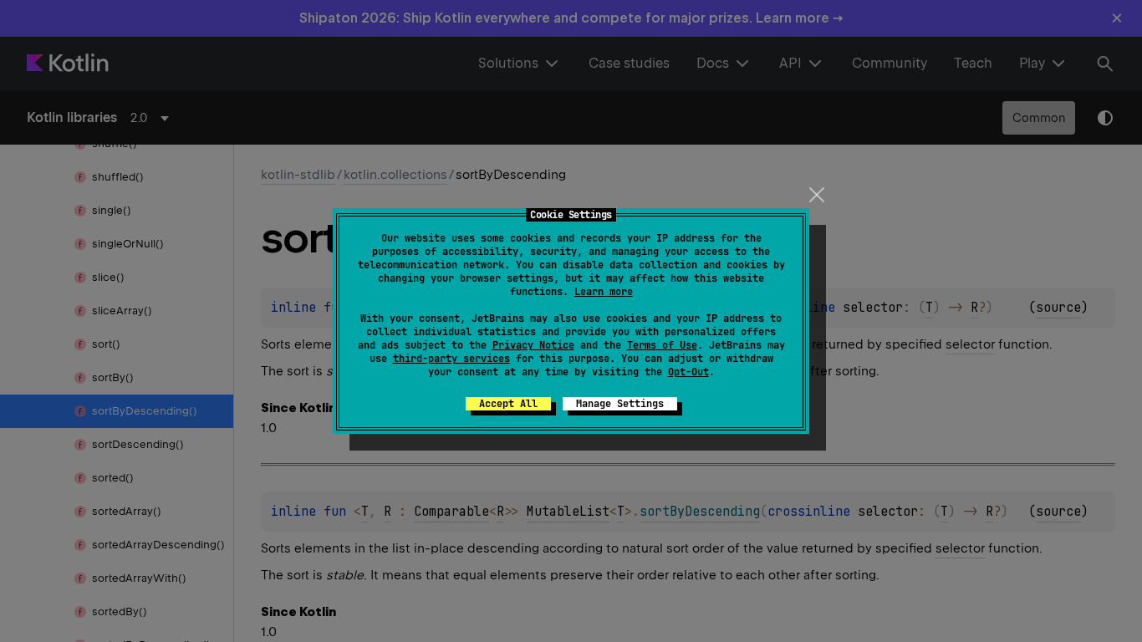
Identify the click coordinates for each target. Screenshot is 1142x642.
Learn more (603, 291)
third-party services (451, 358)
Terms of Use (662, 345)
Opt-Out (688, 372)
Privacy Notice (533, 345)
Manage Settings (620, 403)
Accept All (508, 403)
